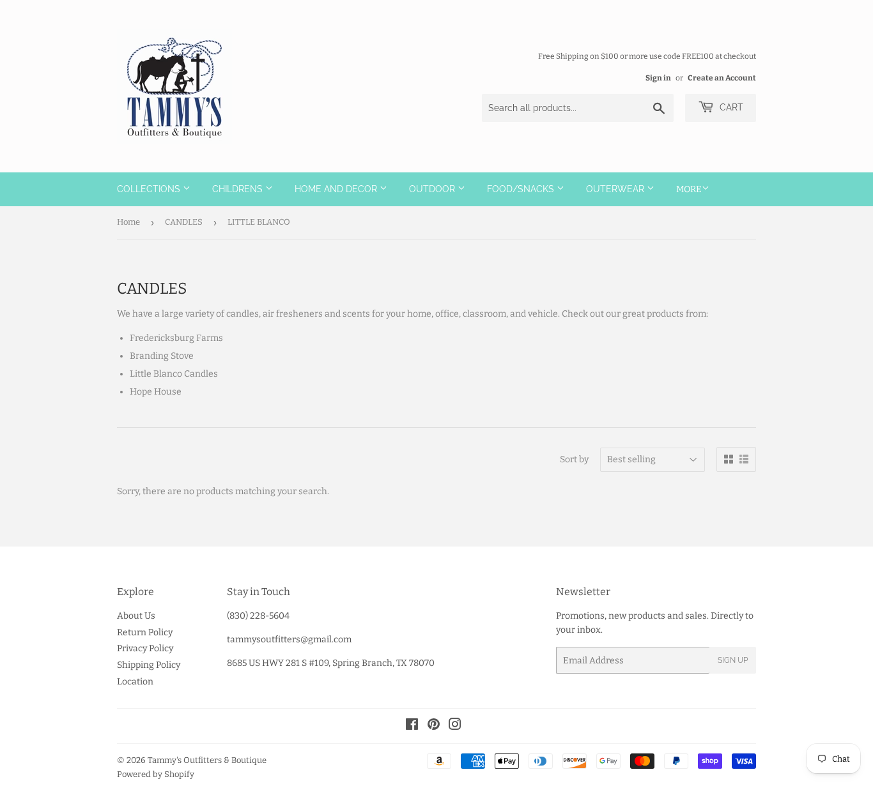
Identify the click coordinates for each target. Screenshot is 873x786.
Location (135, 681)
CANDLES (184, 222)
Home (128, 222)
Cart (730, 107)
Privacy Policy (145, 648)
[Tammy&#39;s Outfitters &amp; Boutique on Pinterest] (433, 726)
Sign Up (733, 660)
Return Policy (145, 632)
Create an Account (722, 77)
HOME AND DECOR (337, 189)
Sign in (658, 77)
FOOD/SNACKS (522, 189)
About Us (136, 615)
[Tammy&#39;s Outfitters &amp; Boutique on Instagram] (455, 726)
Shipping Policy (148, 665)
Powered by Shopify (155, 774)
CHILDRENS (238, 189)
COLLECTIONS (150, 189)
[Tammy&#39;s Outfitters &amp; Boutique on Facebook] (412, 726)
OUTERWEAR (616, 189)
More (689, 189)
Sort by (574, 459)
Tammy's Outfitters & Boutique (207, 760)
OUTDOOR (433, 189)
